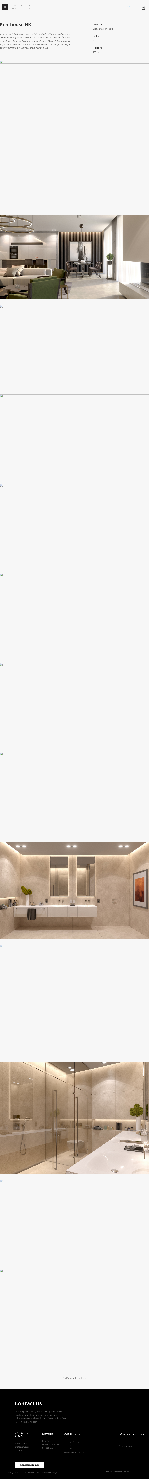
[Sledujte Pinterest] (91, 6)
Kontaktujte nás (29, 1465)
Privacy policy (125, 1446)
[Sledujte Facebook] (88, 6)
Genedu (117, 1471)
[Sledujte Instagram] (78, 6)
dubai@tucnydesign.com (74, 1452)
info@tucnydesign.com (26, 1421)
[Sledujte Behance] (83, 6)
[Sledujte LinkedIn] (95, 6)
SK (128, 6)
